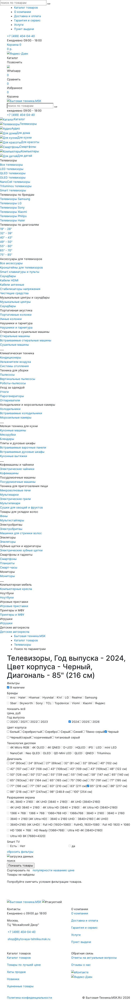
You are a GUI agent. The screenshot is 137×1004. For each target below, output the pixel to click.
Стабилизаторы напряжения (20, 289)
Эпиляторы (8, 542)
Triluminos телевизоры (16, 186)
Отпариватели (10, 400)
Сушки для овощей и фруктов (21, 507)
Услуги (19, 24)
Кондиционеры (10, 357)
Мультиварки (9, 494)
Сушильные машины (14, 344)
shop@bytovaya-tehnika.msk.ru (29, 939)
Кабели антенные (12, 284)
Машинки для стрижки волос (21, 533)
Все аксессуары (11, 263)
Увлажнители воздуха (15, 362)
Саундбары (8, 276)
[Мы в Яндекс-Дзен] (17, 53)
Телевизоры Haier (12, 220)
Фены (4, 516)
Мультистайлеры (12, 520)
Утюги (4, 392)
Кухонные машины (13, 430)
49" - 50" (6, 242)
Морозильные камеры (15, 417)
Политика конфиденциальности (29, 997)
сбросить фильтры (20, 851)
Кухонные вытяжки (13, 456)
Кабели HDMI (9, 280)
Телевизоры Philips (13, 216)
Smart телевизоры (13, 190)
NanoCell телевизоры (15, 182)
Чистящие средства (14, 293)
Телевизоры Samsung (15, 199)
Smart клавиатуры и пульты (19, 272)
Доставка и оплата (27, 16)
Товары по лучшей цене (24, 965)
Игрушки (6, 623)
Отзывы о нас (81, 965)
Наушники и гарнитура (16, 327)
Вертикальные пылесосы (17, 379)
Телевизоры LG (11, 203)
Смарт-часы (8, 567)
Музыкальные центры (15, 302)
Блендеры (7, 439)
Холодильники (10, 409)
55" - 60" (6, 246)
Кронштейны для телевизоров (21, 267)
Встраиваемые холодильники (21, 413)
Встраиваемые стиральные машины (25, 340)
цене (71, 870)
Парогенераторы (12, 396)
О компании (22, 12)
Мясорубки (8, 434)
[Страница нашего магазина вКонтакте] (79, 972)
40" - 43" (6, 237)
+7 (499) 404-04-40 (21, 36)
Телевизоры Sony (12, 207)
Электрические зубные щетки (21, 550)
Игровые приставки (14, 606)
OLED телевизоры (13, 177)
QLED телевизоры (13, 173)
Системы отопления (14, 366)
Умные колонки (11, 319)
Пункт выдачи (24, 29)
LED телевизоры (11, 169)
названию (60, 870)
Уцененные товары (20, 986)
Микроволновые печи (15, 490)
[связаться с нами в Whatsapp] (8, 66)
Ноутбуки (7, 597)
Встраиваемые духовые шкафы (22, 452)
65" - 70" (6, 250)
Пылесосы (7, 374)
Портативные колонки (16, 314)
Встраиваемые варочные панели (23, 447)
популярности (42, 870)
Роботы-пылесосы (13, 383)
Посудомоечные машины (17, 482)
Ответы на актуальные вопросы (94, 957)
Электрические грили (15, 499)
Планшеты (7, 563)
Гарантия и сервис (27, 20)
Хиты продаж (16, 972)
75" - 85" (6, 254)
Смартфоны (8, 559)
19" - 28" (6, 229)
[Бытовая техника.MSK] (24, 901)
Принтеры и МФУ (12, 614)
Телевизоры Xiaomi (13, 212)
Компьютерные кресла (16, 589)
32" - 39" (6, 233)
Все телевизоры (11, 164)
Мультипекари (10, 503)
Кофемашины (9, 473)
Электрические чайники (17, 469)
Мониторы (7, 576)
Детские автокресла (14, 632)
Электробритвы (11, 529)
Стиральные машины (15, 336)
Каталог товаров (26, 7)
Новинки (13, 979)
